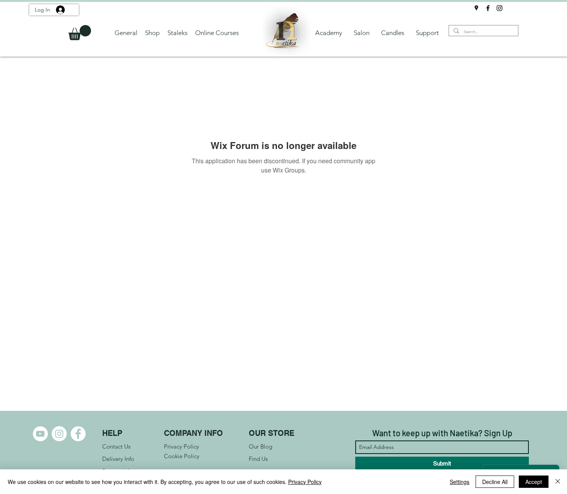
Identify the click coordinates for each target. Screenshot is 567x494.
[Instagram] (499, 8)
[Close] (557, 482)
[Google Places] (476, 8)
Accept (533, 482)
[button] (79, 32)
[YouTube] (40, 433)
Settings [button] (459, 482)
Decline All (495, 482)
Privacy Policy (305, 482)
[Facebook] (488, 8)
